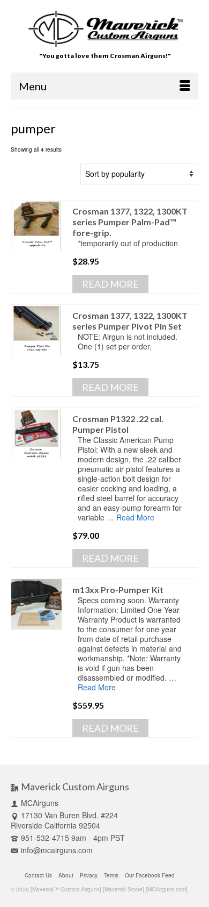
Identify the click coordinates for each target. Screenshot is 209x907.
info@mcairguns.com (57, 850)
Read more (110, 284)
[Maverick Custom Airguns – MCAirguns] (105, 29)
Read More (135, 517)
